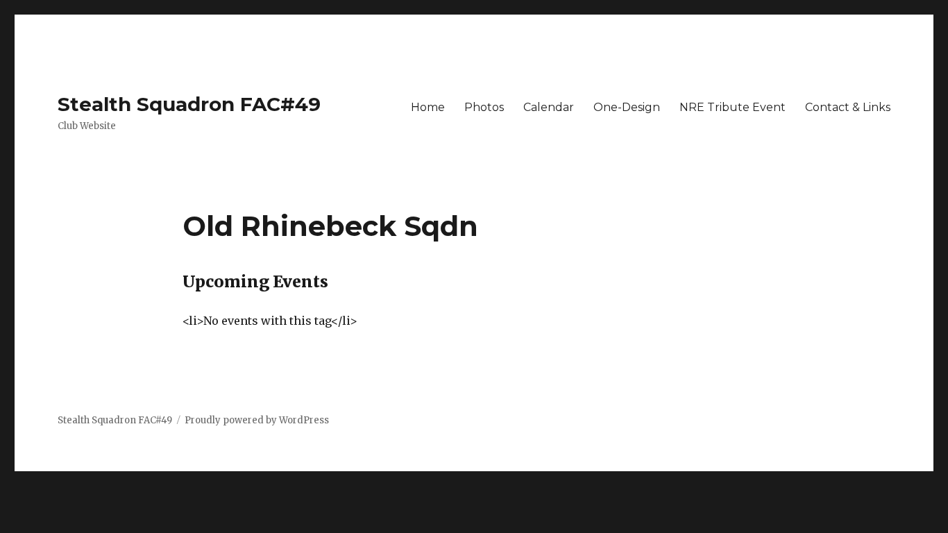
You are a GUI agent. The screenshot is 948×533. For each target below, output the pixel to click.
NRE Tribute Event (732, 107)
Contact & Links (847, 107)
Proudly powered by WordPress (257, 420)
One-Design (626, 107)
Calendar (548, 107)
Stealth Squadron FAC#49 (189, 104)
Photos (484, 107)
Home (428, 107)
